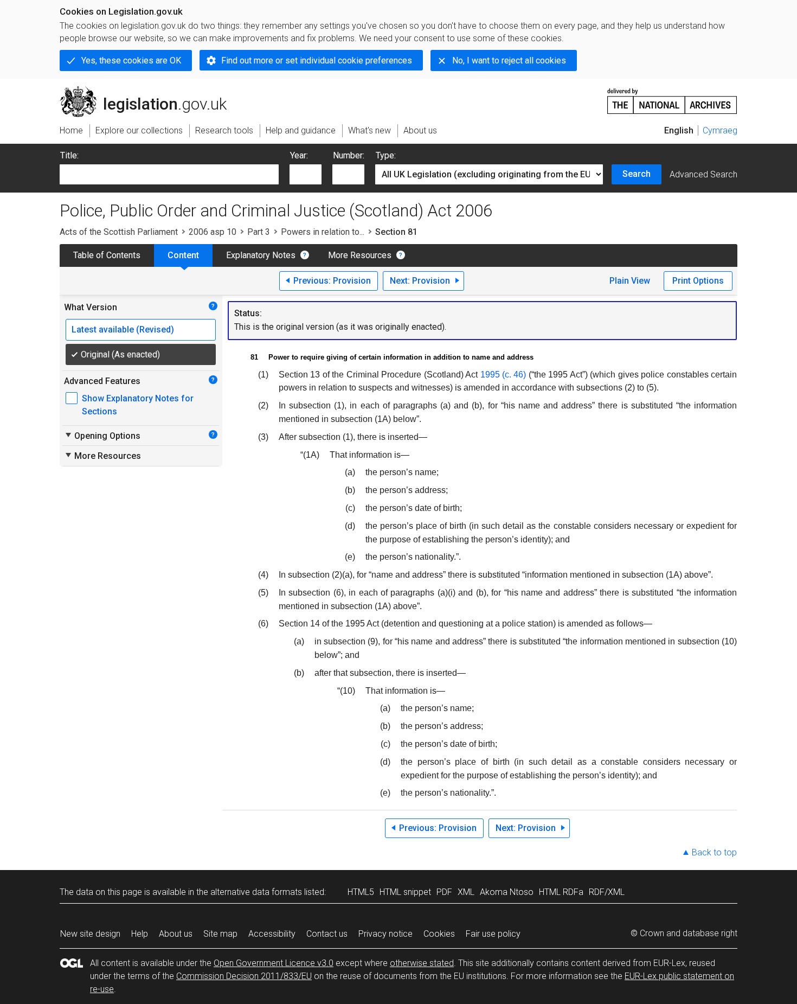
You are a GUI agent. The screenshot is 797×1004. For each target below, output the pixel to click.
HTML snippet (405, 892)
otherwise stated (422, 963)
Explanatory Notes (260, 255)
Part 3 (258, 232)
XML (466, 892)
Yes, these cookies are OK (131, 60)
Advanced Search (703, 174)
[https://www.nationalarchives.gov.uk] (672, 97)
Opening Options (102, 435)
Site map (220, 934)
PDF (444, 892)
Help (139, 934)
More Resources (359, 255)
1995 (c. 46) (503, 374)
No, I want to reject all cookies (509, 60)
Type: (386, 155)
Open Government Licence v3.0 (273, 963)
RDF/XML (607, 892)
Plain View (629, 281)
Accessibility (271, 934)
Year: (299, 155)
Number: (348, 155)
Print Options (698, 281)
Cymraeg (720, 130)
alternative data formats (256, 892)
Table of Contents (106, 255)
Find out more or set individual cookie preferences (316, 60)
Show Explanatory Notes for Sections (138, 405)
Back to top (714, 852)
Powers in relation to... (322, 232)
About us (175, 934)
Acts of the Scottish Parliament (119, 232)
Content (183, 255)
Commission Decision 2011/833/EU (244, 976)
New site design (90, 934)
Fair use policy (493, 934)
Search (636, 174)
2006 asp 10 (212, 232)
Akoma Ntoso (507, 892)
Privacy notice (385, 934)
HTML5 (361, 892)
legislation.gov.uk (149, 90)
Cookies (439, 934)
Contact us (327, 934)
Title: (69, 155)
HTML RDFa (561, 892)
